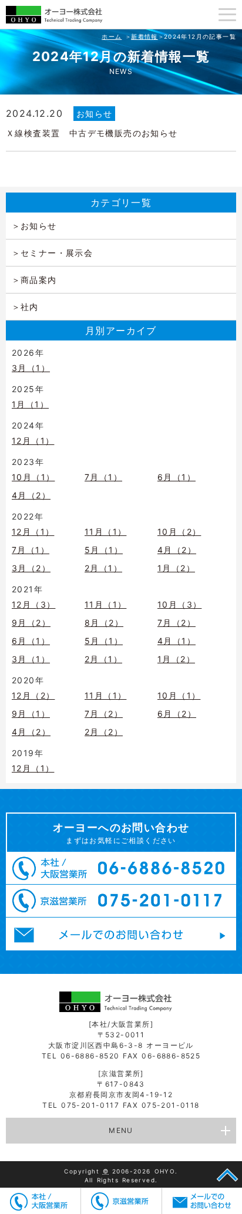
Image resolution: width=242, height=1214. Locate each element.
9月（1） (31, 714)
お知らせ (94, 114)
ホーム (112, 36)
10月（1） (33, 477)
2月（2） (104, 732)
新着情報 (144, 36)
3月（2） (31, 568)
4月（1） (176, 641)
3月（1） (31, 368)
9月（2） (31, 623)
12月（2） (33, 695)
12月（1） (33, 441)
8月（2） (104, 623)
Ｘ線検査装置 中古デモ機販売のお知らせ (92, 133)
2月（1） (103, 568)
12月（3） (33, 604)
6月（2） (176, 714)
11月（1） (105, 532)
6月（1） (176, 477)
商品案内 (39, 280)
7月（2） (176, 623)
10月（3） (179, 604)
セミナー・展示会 (57, 253)
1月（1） (30, 404)
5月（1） (104, 550)
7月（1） (103, 477)
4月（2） (31, 495)
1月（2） (176, 568)
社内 (30, 307)
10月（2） (179, 532)
